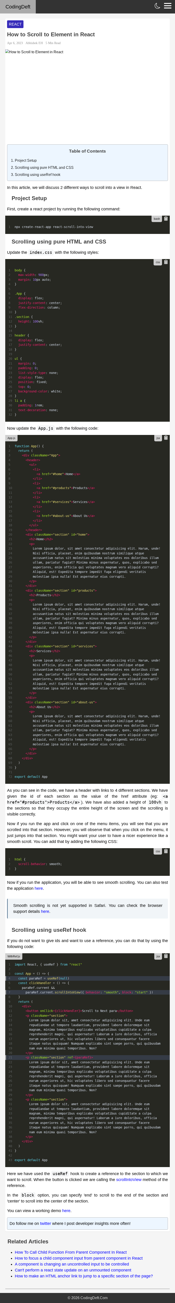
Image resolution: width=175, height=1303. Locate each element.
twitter (45, 1223)
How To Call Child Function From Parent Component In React (71, 1252)
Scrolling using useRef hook (37, 175)
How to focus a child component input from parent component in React (79, 1258)
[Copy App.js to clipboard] (166, 437)
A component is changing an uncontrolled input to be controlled (72, 1264)
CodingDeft (17, 7)
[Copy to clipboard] (166, 218)
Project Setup (26, 160)
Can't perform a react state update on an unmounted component (73, 1270)
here (39, 888)
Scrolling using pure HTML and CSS (44, 167)
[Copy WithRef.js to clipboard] (166, 955)
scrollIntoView (129, 1179)
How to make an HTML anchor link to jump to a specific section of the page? (84, 1276)
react (15, 24)
